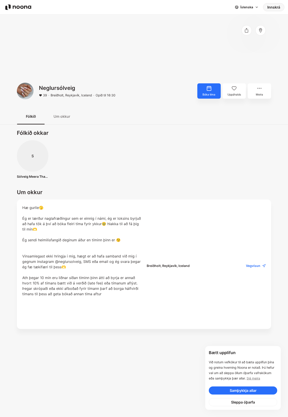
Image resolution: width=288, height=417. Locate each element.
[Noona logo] (18, 7)
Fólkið (31, 116)
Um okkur (62, 116)
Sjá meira (253, 378)
